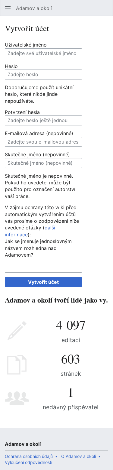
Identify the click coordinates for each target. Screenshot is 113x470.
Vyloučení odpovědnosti (28, 462)
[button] (7, 8)
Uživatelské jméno (26, 45)
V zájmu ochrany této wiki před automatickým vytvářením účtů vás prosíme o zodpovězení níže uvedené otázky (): (42, 221)
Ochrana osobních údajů (29, 456)
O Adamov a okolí (78, 456)
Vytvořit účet (43, 282)
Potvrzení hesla (22, 112)
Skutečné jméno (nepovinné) (37, 154)
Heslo (11, 66)
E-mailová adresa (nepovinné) (39, 133)
